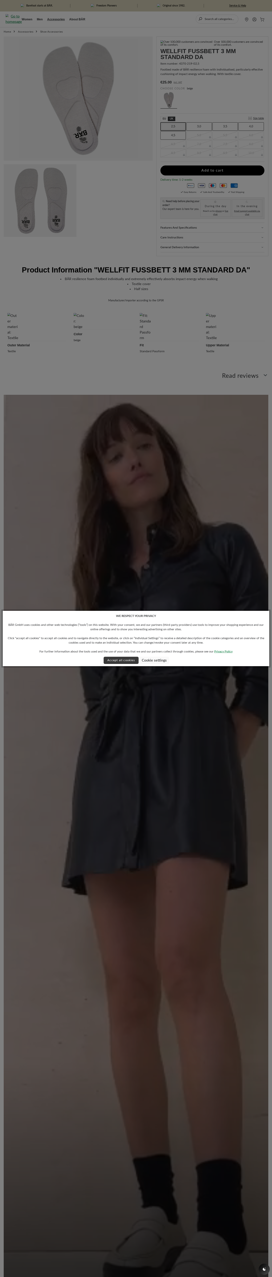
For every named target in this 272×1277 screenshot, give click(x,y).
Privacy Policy (223, 651)
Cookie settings (154, 660)
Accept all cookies (121, 660)
